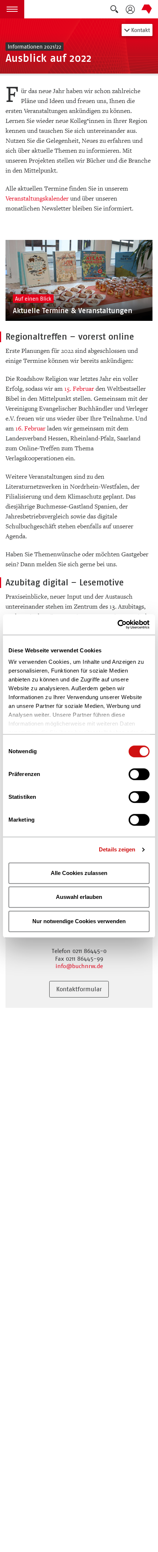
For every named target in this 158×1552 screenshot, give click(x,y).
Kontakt (140, 30)
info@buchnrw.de (79, 966)
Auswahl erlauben (79, 897)
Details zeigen (117, 849)
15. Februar (79, 389)
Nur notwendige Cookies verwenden (79, 921)
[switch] (139, 774)
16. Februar (30, 428)
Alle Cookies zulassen (79, 873)
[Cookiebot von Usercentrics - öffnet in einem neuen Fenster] (117, 624)
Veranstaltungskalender (37, 198)
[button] (12, 9)
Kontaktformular (79, 989)
